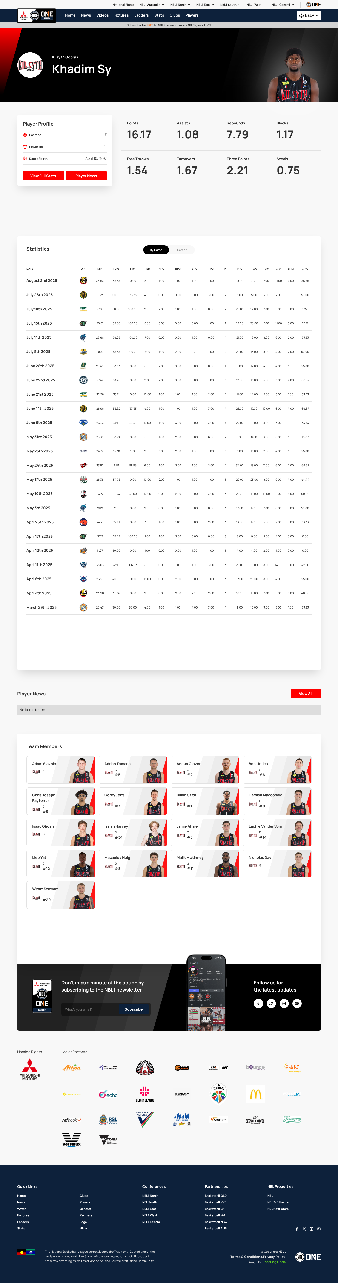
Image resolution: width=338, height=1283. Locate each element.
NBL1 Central (281, 5)
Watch (21, 1209)
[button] (152, 4)
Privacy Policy (274, 1256)
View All (305, 693)
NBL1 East (203, 5)
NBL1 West (254, 5)
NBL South (149, 1202)
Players (85, 1202)
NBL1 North (178, 5)
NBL (270, 1196)
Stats (21, 1228)
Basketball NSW (216, 1222)
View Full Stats (43, 175)
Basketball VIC (215, 1202)
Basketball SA (215, 1209)
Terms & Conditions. (246, 1256)
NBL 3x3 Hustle (278, 1202)
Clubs (84, 1196)
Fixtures (23, 1215)
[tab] (156, 249)
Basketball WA (215, 1215)
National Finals (123, 5)
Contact (86, 1209)
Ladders (23, 1222)
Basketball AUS (216, 1228)
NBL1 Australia (150, 5)
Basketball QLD (216, 1196)
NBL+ (83, 1228)
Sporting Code (274, 1262)
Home (21, 1196)
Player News (86, 175)
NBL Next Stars (278, 1209)
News (21, 1202)
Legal (84, 1222)
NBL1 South (228, 5)
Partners (86, 1215)
